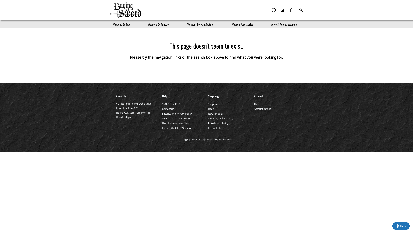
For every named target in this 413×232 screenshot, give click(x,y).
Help (274, 10)
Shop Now (214, 104)
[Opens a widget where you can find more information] (401, 226)
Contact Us (168, 108)
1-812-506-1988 (171, 104)
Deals (211, 108)
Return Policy (215, 128)
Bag (291, 10)
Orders (258, 104)
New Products (216, 113)
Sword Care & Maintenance (177, 118)
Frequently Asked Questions (177, 128)
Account (282, 10)
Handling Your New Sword (176, 123)
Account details (262, 108)
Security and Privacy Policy (177, 113)
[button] (301, 10)
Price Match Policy (218, 123)
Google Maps (123, 117)
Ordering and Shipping (220, 118)
